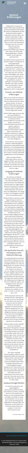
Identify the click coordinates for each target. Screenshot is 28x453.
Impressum (9, 436)
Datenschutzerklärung (20, 436)
